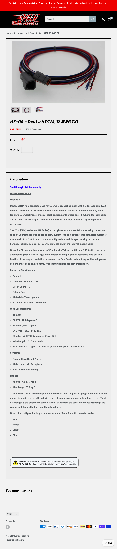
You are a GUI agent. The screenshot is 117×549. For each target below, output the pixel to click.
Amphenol (15, 129)
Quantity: (15, 149)
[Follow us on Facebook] (8, 527)
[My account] (103, 19)
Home (8, 33)
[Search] (92, 19)
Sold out (34, 160)
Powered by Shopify (15, 539)
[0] (109, 19)
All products (19, 33)
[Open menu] (7, 19)
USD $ (10, 513)
